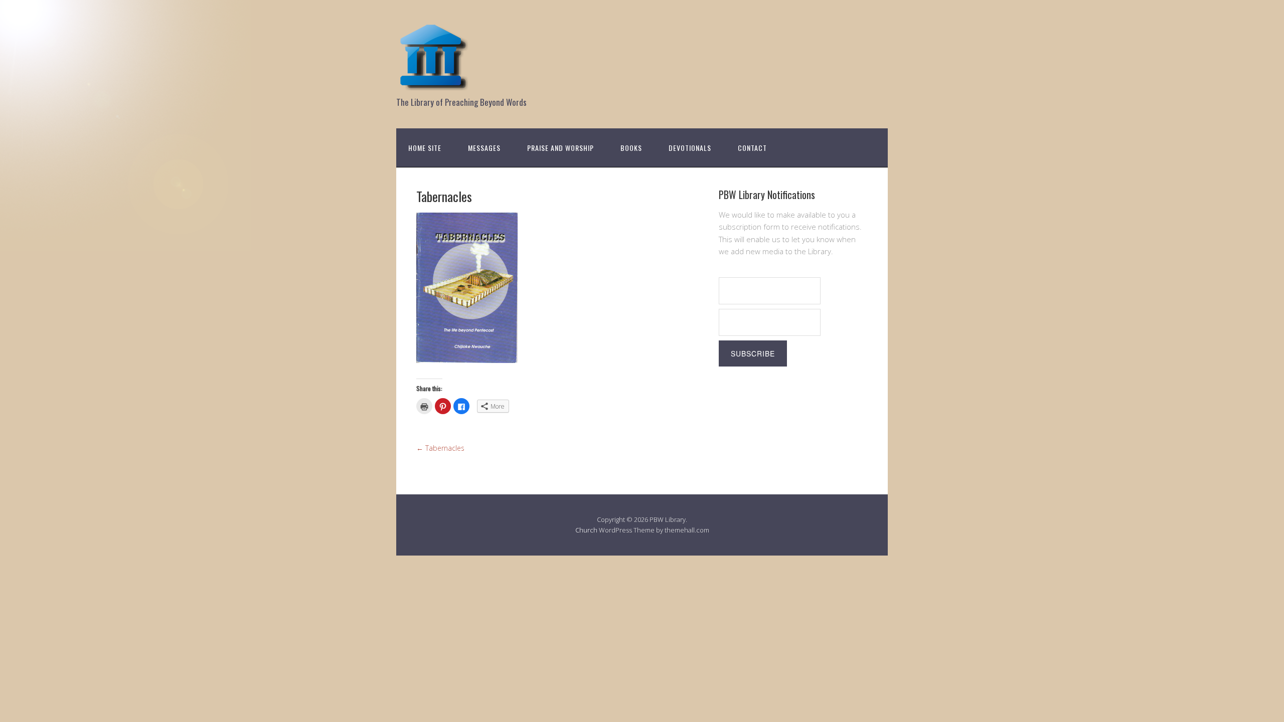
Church (586, 529)
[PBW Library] (433, 85)
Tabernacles (440, 448)
